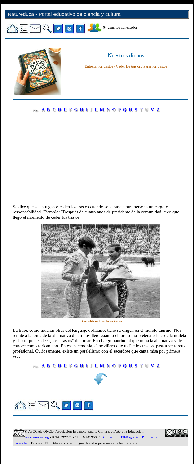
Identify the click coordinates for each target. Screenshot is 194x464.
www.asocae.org (37, 437)
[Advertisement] (100, 160)
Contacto (109, 437)
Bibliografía (129, 437)
